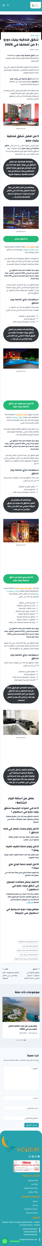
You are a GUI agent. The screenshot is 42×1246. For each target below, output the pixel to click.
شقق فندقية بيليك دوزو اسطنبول (27, 950)
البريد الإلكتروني (32, 1108)
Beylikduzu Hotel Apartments (28, 941)
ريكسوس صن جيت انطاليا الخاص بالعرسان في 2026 (22, 1027)
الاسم (36, 1098)
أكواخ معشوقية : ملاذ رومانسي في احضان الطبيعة (10, 974)
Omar (30, 1033)
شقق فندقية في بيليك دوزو (29, 954)
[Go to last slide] (36, 1017)
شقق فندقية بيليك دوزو (30, 946)
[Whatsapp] (29, 1156)
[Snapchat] (32, 1156)
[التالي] (5, 1017)
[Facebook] (38, 1156)
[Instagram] (35, 1156)
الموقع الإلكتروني (31, 1118)
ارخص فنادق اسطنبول (30, 249)
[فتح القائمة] (2, 5)
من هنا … (29, 902)
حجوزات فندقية (34, 35)
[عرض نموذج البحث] (8, 5)
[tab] (25, 1040)
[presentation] (21, 1009)
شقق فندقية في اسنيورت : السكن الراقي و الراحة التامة (32, 974)
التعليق (34, 1068)
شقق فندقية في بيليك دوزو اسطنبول (26, 959)
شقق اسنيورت (17, 417)
